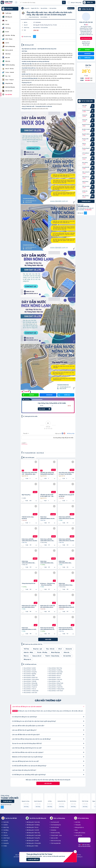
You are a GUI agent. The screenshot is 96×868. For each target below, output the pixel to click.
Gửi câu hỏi (48, 783)
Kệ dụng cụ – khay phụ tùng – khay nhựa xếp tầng (47, 584)
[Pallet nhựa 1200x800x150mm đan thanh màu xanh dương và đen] (66, 554)
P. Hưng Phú (6, 843)
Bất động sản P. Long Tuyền (34, 835)
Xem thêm (48, 639)
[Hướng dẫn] (16, 2)
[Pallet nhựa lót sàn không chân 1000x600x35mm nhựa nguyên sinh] (66, 621)
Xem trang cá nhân (86, 38)
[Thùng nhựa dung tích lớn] (29, 576)
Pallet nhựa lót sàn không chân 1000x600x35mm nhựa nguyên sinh (66, 628)
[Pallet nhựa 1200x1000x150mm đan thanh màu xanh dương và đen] (48, 554)
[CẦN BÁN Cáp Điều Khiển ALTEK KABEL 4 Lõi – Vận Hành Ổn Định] (48, 488)
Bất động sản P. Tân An (32, 827)
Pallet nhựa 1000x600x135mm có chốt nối (29, 628)
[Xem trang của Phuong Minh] (23, 478)
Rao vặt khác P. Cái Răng (55, 670)
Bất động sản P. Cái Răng (33, 824)
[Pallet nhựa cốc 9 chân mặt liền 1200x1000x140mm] (48, 598)
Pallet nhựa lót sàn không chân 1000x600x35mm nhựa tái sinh (48, 628)
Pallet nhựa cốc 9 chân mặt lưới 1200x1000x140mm (29, 606)
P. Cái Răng (5, 830)
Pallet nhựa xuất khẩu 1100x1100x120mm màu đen (29, 539)
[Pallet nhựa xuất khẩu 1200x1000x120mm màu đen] (48, 532)
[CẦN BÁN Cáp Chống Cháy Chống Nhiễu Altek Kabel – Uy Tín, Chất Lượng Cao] (48, 465)
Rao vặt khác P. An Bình (30, 668)
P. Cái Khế (5, 840)
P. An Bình (5, 824)
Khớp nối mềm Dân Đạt (86, 22)
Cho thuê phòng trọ (56, 824)
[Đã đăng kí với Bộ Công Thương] (84, 842)
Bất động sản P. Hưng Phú (33, 838)
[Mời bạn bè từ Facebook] (85, 212)
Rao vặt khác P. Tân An (54, 677)
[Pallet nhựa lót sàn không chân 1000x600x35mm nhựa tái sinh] (48, 621)
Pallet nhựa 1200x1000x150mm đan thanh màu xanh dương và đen (47, 562)
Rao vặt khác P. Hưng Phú (30, 672)
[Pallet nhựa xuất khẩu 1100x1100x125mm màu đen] (66, 510)
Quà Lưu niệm (54, 838)
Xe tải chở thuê (55, 827)
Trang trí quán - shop (56, 835)
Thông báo (78, 824)
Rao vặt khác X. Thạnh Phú (55, 687)
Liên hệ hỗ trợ (78, 835)
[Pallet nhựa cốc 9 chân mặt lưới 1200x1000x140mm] (29, 598)
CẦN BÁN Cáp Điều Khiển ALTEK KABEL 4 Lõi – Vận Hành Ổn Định (46, 495)
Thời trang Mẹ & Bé (55, 843)
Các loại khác (52, 8)
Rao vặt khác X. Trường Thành (56, 688)
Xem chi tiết (42, 409)
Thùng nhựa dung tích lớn (28, 583)
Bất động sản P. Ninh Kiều (33, 822)
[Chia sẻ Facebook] (34, 36)
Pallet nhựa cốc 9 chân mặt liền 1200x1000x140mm (47, 606)
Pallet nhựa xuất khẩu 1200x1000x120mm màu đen (47, 539)
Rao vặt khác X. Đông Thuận (56, 683)
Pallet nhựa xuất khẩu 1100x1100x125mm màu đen (66, 517)
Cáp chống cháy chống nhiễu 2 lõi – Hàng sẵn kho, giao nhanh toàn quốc (29, 473)
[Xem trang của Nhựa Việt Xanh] (41, 523)
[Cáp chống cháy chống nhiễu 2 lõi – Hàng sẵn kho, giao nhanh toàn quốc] (29, 465)
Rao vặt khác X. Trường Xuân (31, 690)
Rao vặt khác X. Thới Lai (30, 688)
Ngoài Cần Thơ (35, 8)
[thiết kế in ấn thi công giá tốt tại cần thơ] (66, 488)
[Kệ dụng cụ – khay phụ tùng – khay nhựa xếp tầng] (48, 576)
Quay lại (70, 8)
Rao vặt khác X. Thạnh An (30, 687)
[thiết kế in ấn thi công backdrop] (29, 510)
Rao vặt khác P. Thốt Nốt (30, 681)
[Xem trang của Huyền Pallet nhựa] (23, 589)
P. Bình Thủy (6, 827)
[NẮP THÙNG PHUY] (29, 488)
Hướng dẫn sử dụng (80, 832)
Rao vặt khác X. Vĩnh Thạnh (56, 690)
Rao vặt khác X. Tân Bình (55, 685)
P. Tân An (5, 832)
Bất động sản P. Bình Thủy (33, 832)
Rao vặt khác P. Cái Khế (30, 670)
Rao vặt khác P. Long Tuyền (56, 672)
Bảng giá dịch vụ (79, 827)
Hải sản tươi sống (55, 832)
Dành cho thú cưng (56, 840)
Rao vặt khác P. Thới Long (55, 679)
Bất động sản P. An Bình (33, 840)
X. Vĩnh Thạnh (6, 838)
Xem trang (26, 806)
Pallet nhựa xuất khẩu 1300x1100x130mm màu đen (66, 539)
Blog (76, 830)
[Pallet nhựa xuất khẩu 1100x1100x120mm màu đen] (29, 532)
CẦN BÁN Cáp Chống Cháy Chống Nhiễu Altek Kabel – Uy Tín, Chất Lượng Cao (47, 473)
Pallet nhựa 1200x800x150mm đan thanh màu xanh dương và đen (65, 562)
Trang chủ (26, 8)
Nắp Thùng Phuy (26, 494)
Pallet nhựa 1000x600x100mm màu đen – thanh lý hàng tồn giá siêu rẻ (47, 517)
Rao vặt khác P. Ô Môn (29, 675)
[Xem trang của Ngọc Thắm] (41, 478)
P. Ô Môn (5, 846)
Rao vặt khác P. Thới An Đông (31, 679)
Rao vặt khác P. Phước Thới (31, 677)
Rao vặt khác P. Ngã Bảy (30, 673)
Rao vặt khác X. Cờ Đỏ (54, 681)
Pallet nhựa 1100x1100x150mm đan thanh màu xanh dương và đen (28, 562)
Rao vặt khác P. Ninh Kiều (55, 673)
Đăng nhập (71, 433)
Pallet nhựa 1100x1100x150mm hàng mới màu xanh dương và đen (66, 584)
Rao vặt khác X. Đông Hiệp (30, 683)
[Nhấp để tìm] (64, 2)
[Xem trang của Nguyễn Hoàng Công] (23, 501)
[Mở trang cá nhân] (80, 106)
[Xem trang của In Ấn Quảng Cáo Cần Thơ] (60, 501)
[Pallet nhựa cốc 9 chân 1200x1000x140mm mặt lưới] (66, 598)
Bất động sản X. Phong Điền (34, 843)
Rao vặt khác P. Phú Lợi (55, 675)
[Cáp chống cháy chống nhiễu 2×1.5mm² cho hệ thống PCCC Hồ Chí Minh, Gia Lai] (66, 465)
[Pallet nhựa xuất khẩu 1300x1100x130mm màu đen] (66, 532)
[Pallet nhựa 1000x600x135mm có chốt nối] (29, 621)
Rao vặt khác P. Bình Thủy (55, 668)
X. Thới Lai (5, 835)
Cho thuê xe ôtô (55, 822)
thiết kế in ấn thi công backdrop (27, 517)
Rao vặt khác (44, 8)
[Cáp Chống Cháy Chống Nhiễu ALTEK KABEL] (29, 407)
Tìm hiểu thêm (88, 209)
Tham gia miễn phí (33, 859)
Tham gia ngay (86, 201)
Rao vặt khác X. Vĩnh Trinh (30, 692)
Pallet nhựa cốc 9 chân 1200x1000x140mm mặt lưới (66, 606)
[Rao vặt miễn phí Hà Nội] (86, 92)
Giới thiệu (77, 822)
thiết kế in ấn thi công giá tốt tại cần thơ (66, 495)
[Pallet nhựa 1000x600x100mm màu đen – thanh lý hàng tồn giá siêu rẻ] (48, 510)
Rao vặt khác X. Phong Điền (31, 685)
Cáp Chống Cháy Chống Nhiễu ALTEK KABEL (52, 403)
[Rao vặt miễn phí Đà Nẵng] (86, 97)
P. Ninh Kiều (6, 822)
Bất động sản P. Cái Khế (33, 830)
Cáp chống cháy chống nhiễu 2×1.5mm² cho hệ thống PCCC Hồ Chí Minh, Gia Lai (66, 473)
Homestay (53, 830)
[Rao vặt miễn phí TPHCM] (86, 87)
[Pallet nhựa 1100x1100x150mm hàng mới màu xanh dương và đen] (66, 576)
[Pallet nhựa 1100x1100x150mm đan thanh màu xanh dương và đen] (29, 554)
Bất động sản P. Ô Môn (32, 846)
